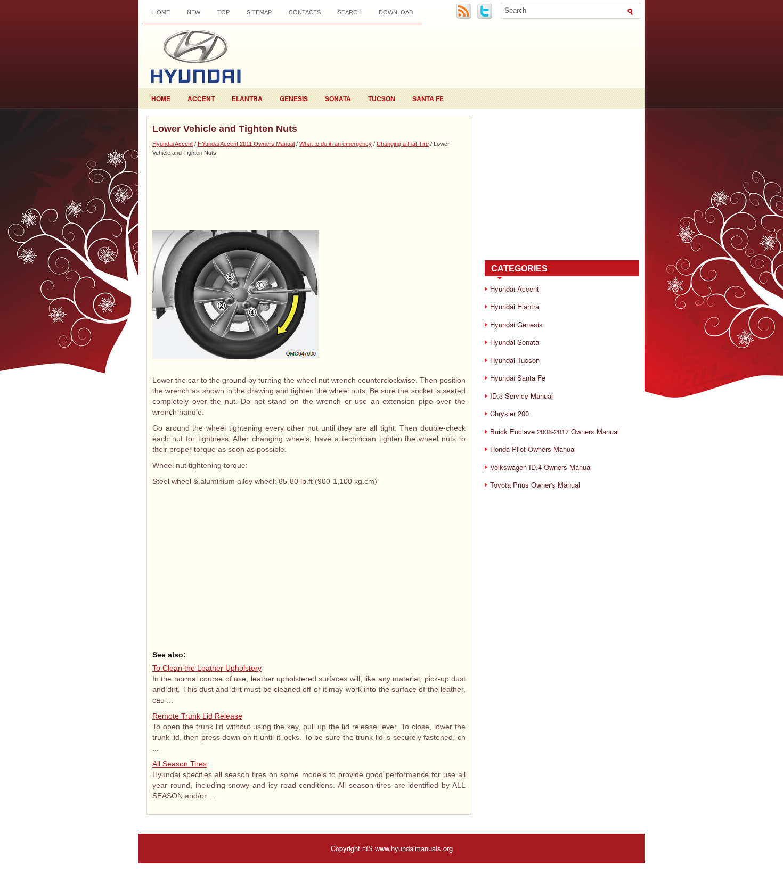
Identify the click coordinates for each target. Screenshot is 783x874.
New (193, 12)
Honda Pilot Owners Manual (533, 449)
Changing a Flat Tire (403, 144)
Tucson (381, 98)
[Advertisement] (309, 193)
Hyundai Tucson (515, 360)
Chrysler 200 (509, 413)
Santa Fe (428, 98)
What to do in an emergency (335, 144)
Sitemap (259, 12)
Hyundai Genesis (516, 324)
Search (350, 12)
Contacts (305, 12)
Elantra (247, 98)
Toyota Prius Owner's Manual (535, 485)
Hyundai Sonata (514, 342)
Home (161, 12)
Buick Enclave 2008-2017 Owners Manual (554, 431)
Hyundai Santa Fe (517, 378)
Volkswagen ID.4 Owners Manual (541, 467)
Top (223, 12)
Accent (201, 98)
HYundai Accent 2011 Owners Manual (246, 144)
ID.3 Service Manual (521, 396)
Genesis (294, 98)
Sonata (338, 98)
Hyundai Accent (172, 144)
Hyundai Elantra (514, 306)
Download (396, 12)
